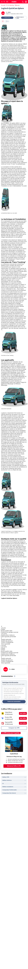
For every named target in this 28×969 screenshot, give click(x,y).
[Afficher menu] (2, 1)
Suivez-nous (7, 17)
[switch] (23, 2)
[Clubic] (14, 2)
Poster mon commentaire (14, 701)
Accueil (3, 5)
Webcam (17, 5)
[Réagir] (2, 21)
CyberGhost (14, 754)
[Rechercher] (4, 2)
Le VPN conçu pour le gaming (10, 733)
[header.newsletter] (7, 2)
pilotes (5, 373)
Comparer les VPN (14, 728)
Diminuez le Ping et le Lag (14, 756)
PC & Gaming (10, 5)
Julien (9, 12)
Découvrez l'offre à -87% (14, 766)
